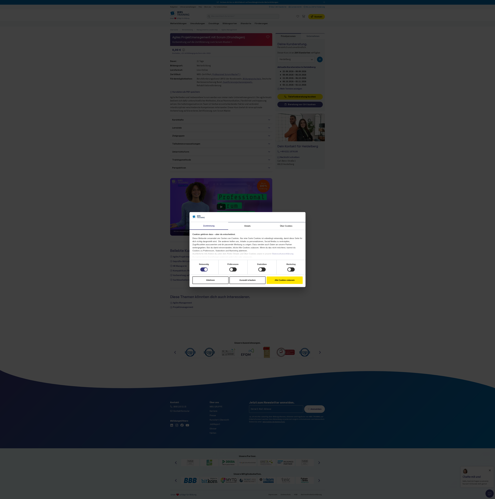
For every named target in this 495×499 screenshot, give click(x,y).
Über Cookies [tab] (286, 226)
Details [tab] (247, 226)
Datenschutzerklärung (283, 254)
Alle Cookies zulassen (285, 280)
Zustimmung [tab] (209, 226)
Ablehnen (210, 280)
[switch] (233, 269)
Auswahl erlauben (247, 280)
